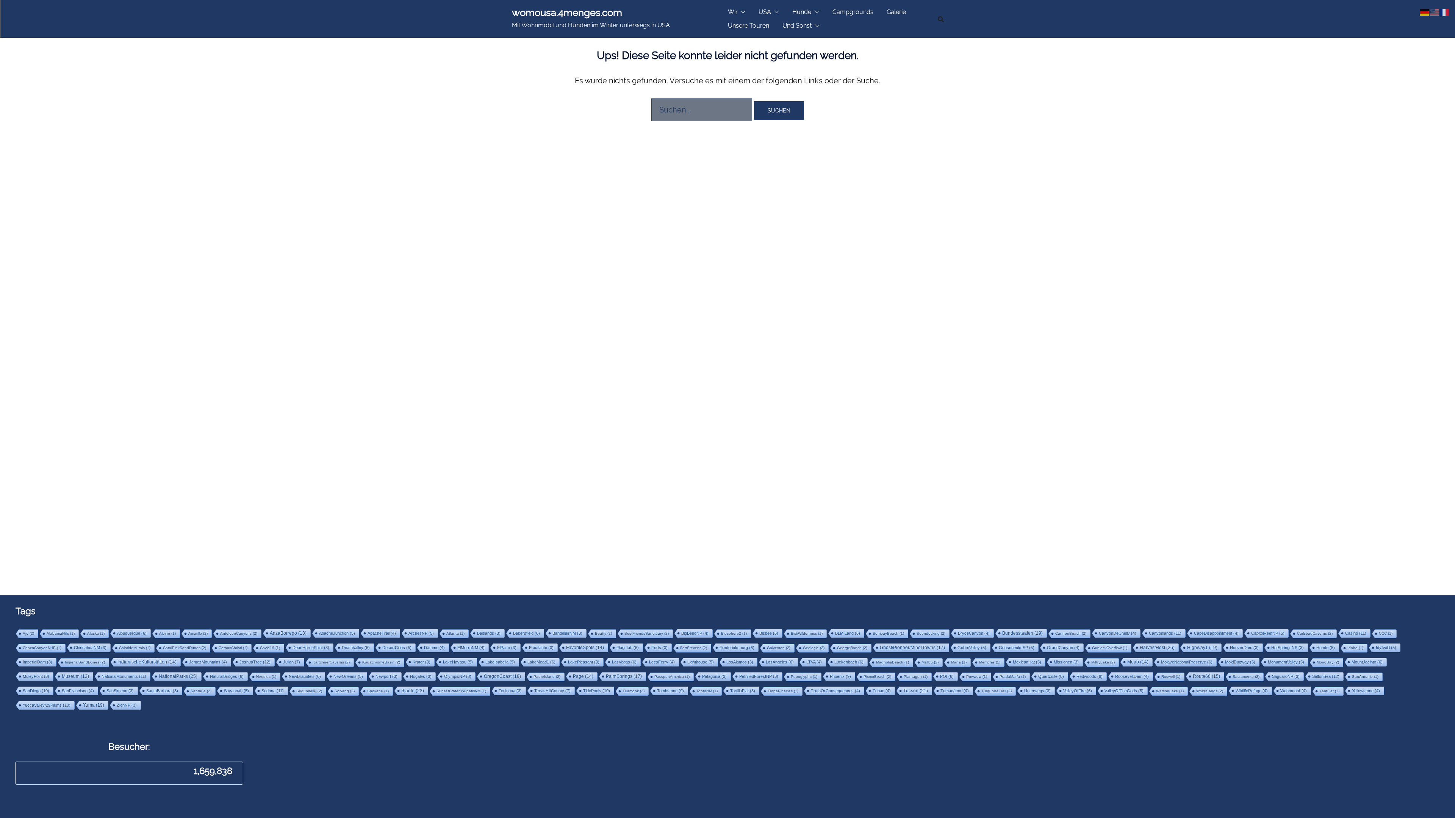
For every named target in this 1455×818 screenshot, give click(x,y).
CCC (1385, 633)
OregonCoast (502, 676)
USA (765, 12)
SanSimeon (120, 690)
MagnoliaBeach (892, 662)
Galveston (778, 648)
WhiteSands (1209, 691)
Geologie (813, 648)
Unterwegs (1037, 690)
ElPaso (506, 647)
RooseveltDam (1132, 676)
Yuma (93, 704)
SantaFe (201, 691)
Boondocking (931, 633)
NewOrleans (348, 676)
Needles (266, 676)
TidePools (596, 690)
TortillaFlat (742, 690)
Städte (412, 690)
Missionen (1066, 662)
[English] (1434, 11)
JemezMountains (208, 662)
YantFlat (1329, 691)
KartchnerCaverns (331, 662)
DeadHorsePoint (311, 647)
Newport (386, 676)
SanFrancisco (78, 690)
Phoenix (840, 676)
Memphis (989, 662)
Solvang (345, 691)
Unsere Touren (748, 25)
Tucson (915, 690)
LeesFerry (662, 662)
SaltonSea (1325, 676)
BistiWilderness (807, 633)
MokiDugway (1240, 662)
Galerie (896, 12)
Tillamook (634, 691)
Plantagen (916, 676)
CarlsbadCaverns (1315, 633)
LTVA (814, 662)
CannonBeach (1070, 633)
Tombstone (670, 690)
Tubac (882, 690)
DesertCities (396, 647)
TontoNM (707, 691)
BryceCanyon (974, 633)
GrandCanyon (1063, 647)
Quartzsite (1051, 676)
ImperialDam (37, 662)
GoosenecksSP (1016, 647)
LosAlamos (739, 662)
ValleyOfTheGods (1124, 690)
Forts (659, 647)
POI (947, 676)
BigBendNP (695, 633)
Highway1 (1202, 647)
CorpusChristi (233, 648)
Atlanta (455, 633)
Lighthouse (700, 662)
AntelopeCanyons (238, 633)
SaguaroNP (1286, 676)
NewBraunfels (305, 676)
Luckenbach (849, 662)
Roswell (1170, 676)
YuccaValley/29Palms (46, 705)
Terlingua (510, 690)
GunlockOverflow (1109, 648)
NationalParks (178, 676)
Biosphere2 (734, 633)
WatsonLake (1170, 691)
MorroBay (1328, 662)
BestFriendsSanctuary (646, 633)
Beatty (603, 633)
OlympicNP (457, 676)
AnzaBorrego (288, 633)
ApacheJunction (337, 633)
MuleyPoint (36, 676)
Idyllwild (1386, 647)
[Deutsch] (1425, 11)
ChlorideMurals (134, 648)
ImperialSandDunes (85, 662)
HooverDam (1244, 647)
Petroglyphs (804, 676)
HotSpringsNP (1287, 647)
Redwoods (1089, 676)
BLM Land (847, 633)
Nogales (421, 676)
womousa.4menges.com (567, 12)
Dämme (434, 647)
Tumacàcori (954, 690)
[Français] (1444, 11)
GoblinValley (971, 647)
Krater (421, 662)
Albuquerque (132, 633)
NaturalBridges (227, 676)
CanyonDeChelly (1117, 633)
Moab (1137, 662)
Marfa (959, 662)
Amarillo (198, 633)
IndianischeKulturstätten (147, 662)
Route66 (1206, 676)
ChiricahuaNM (90, 647)
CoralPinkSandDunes (184, 648)
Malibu (930, 662)
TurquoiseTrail (996, 691)
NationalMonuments (124, 676)
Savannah (236, 690)
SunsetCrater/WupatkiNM (461, 691)
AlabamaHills (61, 633)
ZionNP (127, 705)
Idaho (1355, 648)
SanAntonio (1365, 676)
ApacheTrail (382, 633)
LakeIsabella (500, 662)
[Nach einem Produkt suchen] (941, 19)
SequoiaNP (309, 691)
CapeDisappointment (1216, 633)
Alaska (96, 633)
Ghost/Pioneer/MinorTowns (912, 647)
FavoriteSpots (585, 647)
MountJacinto (1367, 662)
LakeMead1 (541, 662)
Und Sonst (797, 25)
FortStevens (693, 648)
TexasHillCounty (552, 690)
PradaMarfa (1013, 676)
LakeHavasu (458, 662)
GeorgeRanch (852, 648)
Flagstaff (627, 647)
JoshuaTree (255, 662)
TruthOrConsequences (835, 690)
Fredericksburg (737, 647)
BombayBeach (888, 633)
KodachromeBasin (381, 662)
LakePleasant (583, 662)
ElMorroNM (471, 647)
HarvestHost (1157, 647)
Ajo (28, 633)
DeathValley (356, 647)
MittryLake (1103, 662)
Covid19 (270, 648)
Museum (75, 676)
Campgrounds (852, 12)
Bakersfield (526, 633)
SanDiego (36, 690)
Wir (733, 12)
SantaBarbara (162, 690)
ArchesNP (421, 633)
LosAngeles (780, 662)
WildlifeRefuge (1252, 690)
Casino (1355, 633)
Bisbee (768, 633)
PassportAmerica (672, 676)
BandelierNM (567, 633)
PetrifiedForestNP (758, 676)
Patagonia (714, 676)
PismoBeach (877, 676)
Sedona (272, 690)
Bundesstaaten (1022, 633)
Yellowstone (1366, 690)
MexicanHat (1027, 662)
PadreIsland (547, 676)
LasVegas (624, 662)
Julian (291, 662)
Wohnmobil (1293, 690)
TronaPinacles (783, 691)
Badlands (489, 633)
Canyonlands (1165, 633)
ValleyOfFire (1077, 690)
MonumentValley (1286, 662)
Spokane (378, 691)
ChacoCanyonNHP (42, 648)
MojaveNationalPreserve (1186, 662)
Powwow (976, 676)
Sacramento (1246, 676)
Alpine (167, 633)
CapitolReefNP (1267, 633)
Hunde (801, 12)
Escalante (541, 647)
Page (583, 676)
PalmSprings (624, 676)
